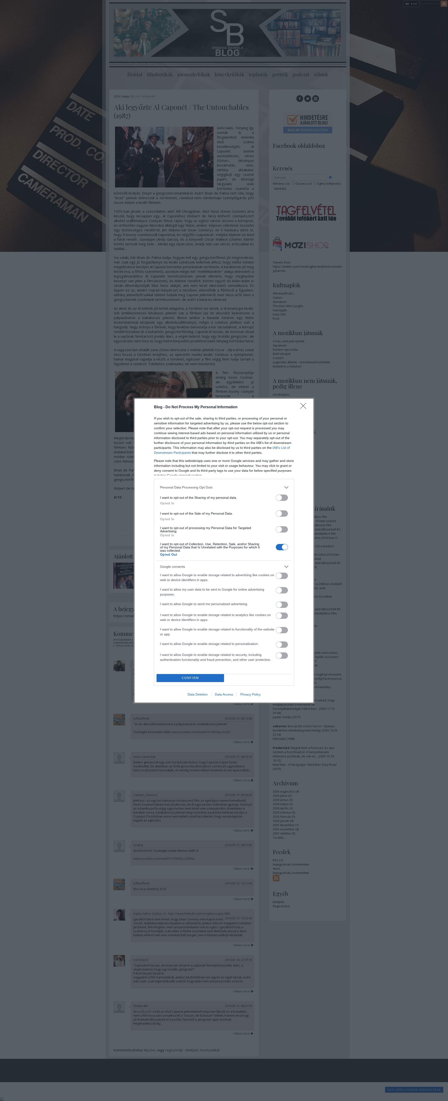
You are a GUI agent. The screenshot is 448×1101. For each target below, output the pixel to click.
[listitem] (224, 487)
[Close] (304, 407)
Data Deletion (198, 694)
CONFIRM (190, 678)
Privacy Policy (250, 694)
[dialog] (224, 550)
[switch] (282, 498)
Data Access (224, 694)
